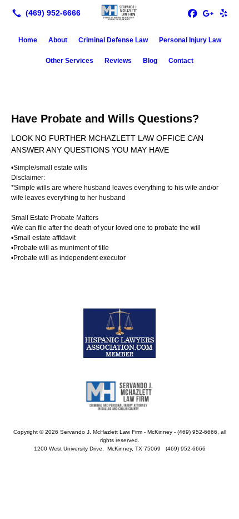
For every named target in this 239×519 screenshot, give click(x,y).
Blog (150, 61)
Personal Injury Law (190, 40)
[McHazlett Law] (119, 11)
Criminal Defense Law (113, 40)
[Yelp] (223, 13)
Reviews (118, 61)
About (57, 40)
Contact (180, 61)
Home (27, 40)
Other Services (69, 61)
